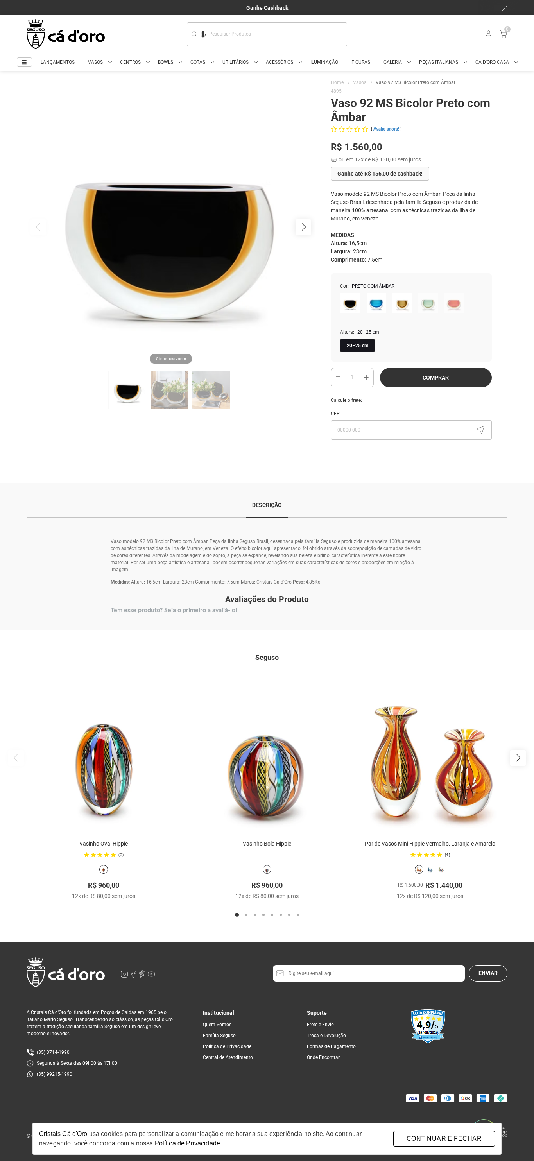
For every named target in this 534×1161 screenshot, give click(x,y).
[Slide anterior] (16, 758)
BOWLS (165, 62)
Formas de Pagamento (331, 1046)
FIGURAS (360, 62)
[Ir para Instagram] (124, 976)
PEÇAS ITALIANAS (438, 62)
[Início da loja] (66, 34)
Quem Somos (217, 1024)
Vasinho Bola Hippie (267, 843)
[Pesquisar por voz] (203, 33)
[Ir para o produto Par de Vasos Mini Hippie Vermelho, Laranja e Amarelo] (430, 751)
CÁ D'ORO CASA (492, 62)
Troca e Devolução (326, 1035)
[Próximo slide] (518, 758)
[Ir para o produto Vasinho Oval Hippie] (104, 751)
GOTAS (197, 62)
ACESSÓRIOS (279, 62)
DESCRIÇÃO (267, 505)
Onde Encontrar (323, 1057)
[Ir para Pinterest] (142, 976)
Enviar (488, 973)
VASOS (95, 62)
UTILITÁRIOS (235, 62)
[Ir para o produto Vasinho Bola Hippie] (267, 751)
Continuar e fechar (444, 1138)
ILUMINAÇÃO (324, 62)
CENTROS (130, 62)
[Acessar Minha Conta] (488, 36)
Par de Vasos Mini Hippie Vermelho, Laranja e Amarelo (430, 843)
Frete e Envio (320, 1024)
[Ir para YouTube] (151, 976)
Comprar (436, 377)
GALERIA (392, 62)
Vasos (363, 82)
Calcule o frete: (346, 400)
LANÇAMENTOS (58, 62)
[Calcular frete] (480, 430)
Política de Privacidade (227, 1046)
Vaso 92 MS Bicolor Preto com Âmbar (415, 82)
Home (340, 82)
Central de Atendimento (228, 1057)
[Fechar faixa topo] (500, 8)
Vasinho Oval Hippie (103, 843)
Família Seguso (219, 1035)
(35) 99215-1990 (54, 1074)
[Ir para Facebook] (133, 976)
